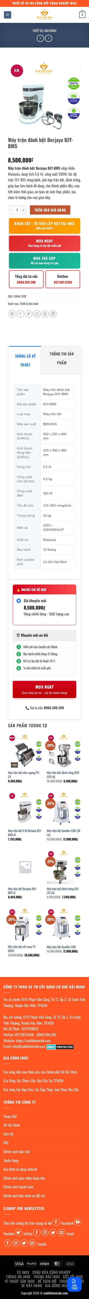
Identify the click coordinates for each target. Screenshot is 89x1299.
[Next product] (40, 38)
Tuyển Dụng (10, 1160)
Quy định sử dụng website (20, 1169)
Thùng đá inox (18, 1276)
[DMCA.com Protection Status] (60, 1046)
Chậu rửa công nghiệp (51, 1272)
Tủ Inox (23, 1272)
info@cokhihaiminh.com (29, 1046)
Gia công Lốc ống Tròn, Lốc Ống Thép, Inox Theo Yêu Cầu (41, 1089)
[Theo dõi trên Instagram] (45, 1232)
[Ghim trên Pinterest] (45, 314)
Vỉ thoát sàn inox (20, 1281)
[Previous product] (48, 38)
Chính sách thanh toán (18, 1186)
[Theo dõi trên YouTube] (77, 1222)
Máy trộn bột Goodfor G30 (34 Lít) (63, 833)
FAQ (5, 1142)
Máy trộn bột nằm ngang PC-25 (24, 775)
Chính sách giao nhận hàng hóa (24, 1178)
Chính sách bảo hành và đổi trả (24, 1195)
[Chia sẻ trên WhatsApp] (12, 314)
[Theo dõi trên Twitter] (18, 1232)
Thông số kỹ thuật (25, 360)
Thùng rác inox (47, 1276)
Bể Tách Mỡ (47, 1281)
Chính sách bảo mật (16, 1151)
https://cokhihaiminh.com (33, 1040)
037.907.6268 (24, 1034)
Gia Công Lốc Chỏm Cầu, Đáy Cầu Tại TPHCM (33, 1080)
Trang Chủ (10, 1116)
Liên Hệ (8, 1134)
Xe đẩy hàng (31, 1285)
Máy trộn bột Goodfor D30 (61, 947)
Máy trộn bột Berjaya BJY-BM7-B (22, 891)
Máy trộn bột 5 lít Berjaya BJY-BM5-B (25, 833)
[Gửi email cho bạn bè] (37, 314)
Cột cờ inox (73, 1276)
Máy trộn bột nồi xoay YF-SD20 (22, 949)
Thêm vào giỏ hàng (50, 209)
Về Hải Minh (11, 1125)
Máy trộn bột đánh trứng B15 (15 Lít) (63, 891)
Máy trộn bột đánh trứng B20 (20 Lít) (63, 775)
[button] (7, 15)
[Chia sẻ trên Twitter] (28, 314)
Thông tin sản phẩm (62, 358)
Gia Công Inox (57, 1285)
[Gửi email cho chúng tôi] (61, 1232)
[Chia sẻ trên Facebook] (20, 314)
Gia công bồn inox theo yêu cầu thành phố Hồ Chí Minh (40, 1072)
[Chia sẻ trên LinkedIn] (53, 314)
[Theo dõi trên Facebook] (56, 1222)
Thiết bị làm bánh (44, 30)
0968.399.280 (46, 1034)
